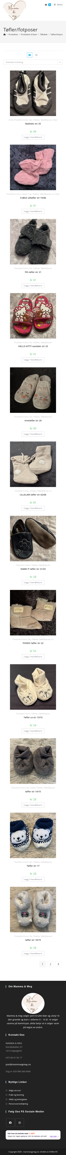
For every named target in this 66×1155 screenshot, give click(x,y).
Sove (29, 194)
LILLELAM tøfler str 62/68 (33, 494)
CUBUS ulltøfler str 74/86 (33, 197)
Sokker (24, 194)
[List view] (36, 54)
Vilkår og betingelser (18, 1099)
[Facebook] (10, 1122)
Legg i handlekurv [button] (33, 137)
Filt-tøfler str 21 (33, 272)
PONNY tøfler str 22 (33, 643)
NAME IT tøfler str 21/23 (33, 568)
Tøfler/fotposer (57, 34)
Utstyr (55, 120)
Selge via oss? (15, 1090)
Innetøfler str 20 (33, 420)
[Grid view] (29, 54)
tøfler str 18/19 (33, 939)
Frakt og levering (16, 1094)
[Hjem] (4, 34)
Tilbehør (36, 120)
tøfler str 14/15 (33, 791)
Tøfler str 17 (33, 865)
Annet (11, 120)
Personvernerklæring (18, 1103)
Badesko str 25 (33, 123)
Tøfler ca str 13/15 (33, 717)
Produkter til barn (21, 120)
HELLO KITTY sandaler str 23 (33, 346)
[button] (51, 74)
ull (53, 194)
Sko (30, 120)
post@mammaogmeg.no (18, 1064)
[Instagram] (20, 1122)
